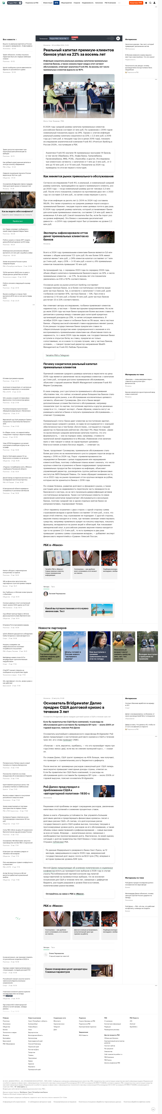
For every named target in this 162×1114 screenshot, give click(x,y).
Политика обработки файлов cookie (137, 1101)
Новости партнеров (52, 628)
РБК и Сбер (7, 167)
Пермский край (33, 1047)
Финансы (6, 188)
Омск (30, 1029)
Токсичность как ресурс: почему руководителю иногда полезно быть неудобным (138, 67)
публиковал (58, 841)
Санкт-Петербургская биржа (38, 1092)
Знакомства (108, 1051)
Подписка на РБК (84, 1024)
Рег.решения (108, 1048)
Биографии (6, 1038)
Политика (6, 61)
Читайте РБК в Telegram (57, 354)
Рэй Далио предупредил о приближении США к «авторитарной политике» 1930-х (66, 790)
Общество (6, 177)
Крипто (5, 789)
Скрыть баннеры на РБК (87, 1021)
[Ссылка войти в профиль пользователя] (154, 3)
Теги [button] (53, 586)
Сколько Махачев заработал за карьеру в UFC (139, 704)
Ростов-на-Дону (33, 1049)
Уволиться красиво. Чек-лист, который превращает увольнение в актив (139, 45)
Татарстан (31, 1052)
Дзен (55, 1029)
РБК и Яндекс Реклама (10, 651)
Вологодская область (35, 1035)
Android (132, 1024)
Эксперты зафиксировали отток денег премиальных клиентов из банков (66, 236)
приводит (67, 739)
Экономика (6, 48)
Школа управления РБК (112, 1063)
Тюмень (30, 1055)
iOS (131, 1021)
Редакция (107, 1027)
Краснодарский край (35, 1041)
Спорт (5, 638)
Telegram (57, 1027)
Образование (129, 718)
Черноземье (32, 1058)
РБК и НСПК (7, 391)
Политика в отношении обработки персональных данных (100, 1101)
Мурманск (31, 1067)
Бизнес (5, 437)
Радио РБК (12, 3)
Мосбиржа (23, 1092)
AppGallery (133, 1027)
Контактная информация (112, 1024)
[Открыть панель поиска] (150, 2)
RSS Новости (83, 1035)
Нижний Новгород (34, 1044)
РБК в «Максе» (53, 545)
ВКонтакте (57, 1021)
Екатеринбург (33, 1024)
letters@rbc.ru (22, 1086)
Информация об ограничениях (14, 1101)
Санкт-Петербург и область (37, 1021)
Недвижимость (130, 59)
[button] (146, 3)
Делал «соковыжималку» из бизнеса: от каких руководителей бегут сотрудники (140, 715)
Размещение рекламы (111, 1029)
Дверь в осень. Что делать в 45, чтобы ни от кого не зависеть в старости (140, 725)
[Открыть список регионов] (146, 3)
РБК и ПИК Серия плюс (11, 811)
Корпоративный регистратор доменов (114, 1042)
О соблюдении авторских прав (39, 1101)
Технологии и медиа (9, 277)
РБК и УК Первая (8, 482)
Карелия (31, 1064)
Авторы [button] (46, 586)
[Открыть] (18, 3)
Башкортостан (33, 1032)
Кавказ (30, 1061)
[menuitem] (32, 3)
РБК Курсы (107, 1060)
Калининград (32, 1038)
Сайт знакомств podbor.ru (113, 1054)
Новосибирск (32, 1027)
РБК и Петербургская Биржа (12, 266)
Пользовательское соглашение (64, 1101)
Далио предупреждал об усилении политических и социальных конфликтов (78, 869)
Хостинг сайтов (109, 1046)
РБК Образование (9, 1044)
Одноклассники (59, 1024)
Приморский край (34, 1069)
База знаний (7, 685)
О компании (108, 1021)
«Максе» (80, 894)
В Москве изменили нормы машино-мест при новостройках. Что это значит (140, 56)
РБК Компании (7, 607)
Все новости (9, 39)
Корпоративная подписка (87, 1027)
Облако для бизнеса (111, 1038)
